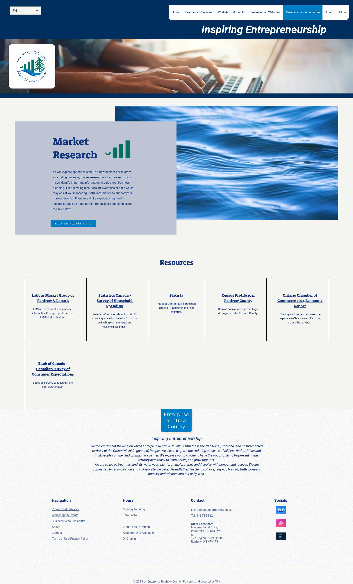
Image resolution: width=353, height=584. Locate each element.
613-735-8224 (205, 515)
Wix (217, 581)
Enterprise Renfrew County (176, 420)
